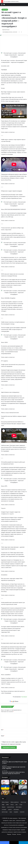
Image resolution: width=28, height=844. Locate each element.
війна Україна (18, 807)
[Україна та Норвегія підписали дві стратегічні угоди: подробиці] (14, 782)
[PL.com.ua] (6, 4)
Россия (12, 804)
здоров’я (10, 809)
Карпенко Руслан (5, 29)
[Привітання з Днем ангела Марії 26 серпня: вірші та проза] (5, 782)
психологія (22, 811)
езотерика (4, 809)
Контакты (19, 834)
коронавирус (16, 809)
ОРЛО (7, 804)
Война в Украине (5, 802)
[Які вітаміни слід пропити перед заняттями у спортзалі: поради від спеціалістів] (23, 782)
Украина (3, 807)
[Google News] (14, 701)
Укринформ (24, 696)
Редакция (9, 834)
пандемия (16, 811)
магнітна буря (5, 811)
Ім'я (2, 729)
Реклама (14, 834)
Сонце (21, 804)
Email (2, 735)
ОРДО (3, 804)
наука (11, 811)
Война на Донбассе (15, 802)
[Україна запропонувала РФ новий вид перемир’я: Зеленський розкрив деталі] (5, 787)
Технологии (4, 9)
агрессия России (10, 807)
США (17, 804)
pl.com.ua (6, 825)
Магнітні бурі (23, 802)
